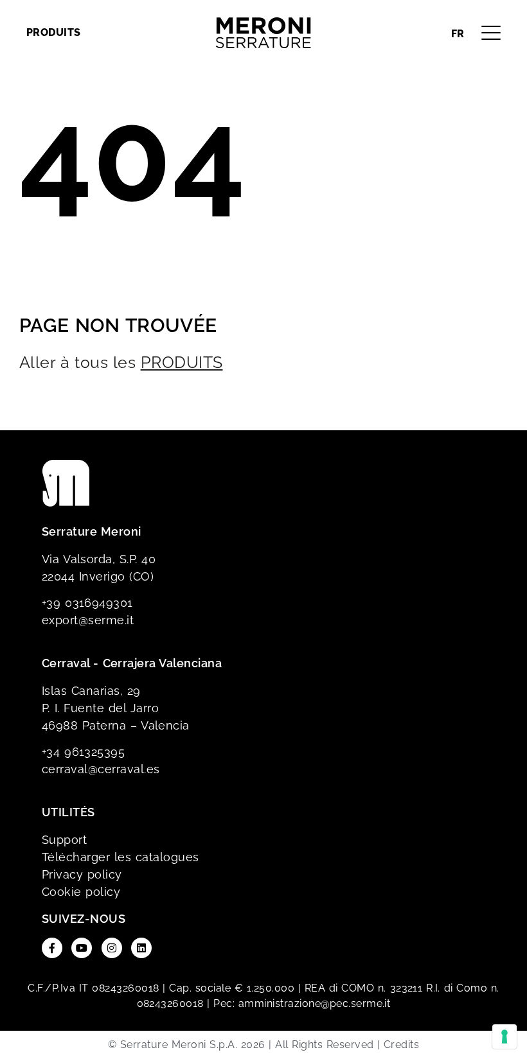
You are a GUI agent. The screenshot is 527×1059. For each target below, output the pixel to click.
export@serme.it (88, 620)
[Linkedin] (141, 948)
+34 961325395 (83, 751)
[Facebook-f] (52, 948)
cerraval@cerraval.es (101, 769)
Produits (53, 32)
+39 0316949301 (87, 602)
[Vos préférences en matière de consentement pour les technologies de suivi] (504, 1036)
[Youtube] (81, 948)
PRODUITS (182, 362)
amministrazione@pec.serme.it (314, 1003)
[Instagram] (112, 948)
